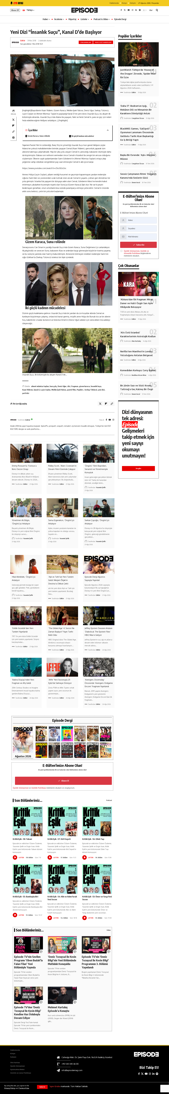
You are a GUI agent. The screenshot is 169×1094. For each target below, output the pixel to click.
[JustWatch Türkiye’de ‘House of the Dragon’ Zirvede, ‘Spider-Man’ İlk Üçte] (138, 54)
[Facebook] (121, 10)
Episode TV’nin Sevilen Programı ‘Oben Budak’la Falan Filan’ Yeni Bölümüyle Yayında (28, 962)
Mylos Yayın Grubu (51, 1086)
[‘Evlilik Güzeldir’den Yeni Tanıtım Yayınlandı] (26, 615)
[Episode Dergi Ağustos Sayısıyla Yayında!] (98, 564)
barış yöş (53, 386)
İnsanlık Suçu (96, 386)
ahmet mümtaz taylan (40, 386)
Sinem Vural (136, 182)
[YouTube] (128, 10)
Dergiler (138, 468)
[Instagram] (132, 10)
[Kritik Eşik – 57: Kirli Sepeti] (62, 821)
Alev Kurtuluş (136, 341)
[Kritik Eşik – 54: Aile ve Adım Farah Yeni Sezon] (62, 879)
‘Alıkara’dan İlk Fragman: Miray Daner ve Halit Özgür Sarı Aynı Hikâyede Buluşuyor (136, 303)
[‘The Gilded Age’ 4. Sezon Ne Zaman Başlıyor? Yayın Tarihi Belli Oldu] (62, 615)
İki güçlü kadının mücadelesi (83, 136)
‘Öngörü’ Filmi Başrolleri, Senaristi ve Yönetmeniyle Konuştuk (96, 469)
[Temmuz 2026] (41, 733)
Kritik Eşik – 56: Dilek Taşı (93, 839)
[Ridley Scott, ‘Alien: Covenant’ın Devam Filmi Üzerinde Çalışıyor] (62, 453)
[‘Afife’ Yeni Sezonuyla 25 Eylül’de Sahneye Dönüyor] (62, 667)
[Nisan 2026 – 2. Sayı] (80, 733)
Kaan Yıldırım (27, 390)
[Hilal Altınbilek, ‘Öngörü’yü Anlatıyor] (26, 564)
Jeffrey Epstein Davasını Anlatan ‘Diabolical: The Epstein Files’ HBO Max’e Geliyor (98, 631)
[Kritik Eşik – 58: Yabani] (28, 821)
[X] (124, 10)
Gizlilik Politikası (38, 788)
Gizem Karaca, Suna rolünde (39, 136)
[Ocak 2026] (67, 750)
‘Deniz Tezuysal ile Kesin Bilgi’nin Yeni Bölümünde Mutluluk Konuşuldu (62, 960)
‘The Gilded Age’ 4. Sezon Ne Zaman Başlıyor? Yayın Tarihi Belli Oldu (61, 631)
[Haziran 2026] (54, 733)
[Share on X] (13, 120)
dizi (68, 386)
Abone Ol (65, 781)
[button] (42, 1087)
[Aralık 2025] (80, 750)
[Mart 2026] (41, 750)
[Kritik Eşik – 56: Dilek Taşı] (97, 821)
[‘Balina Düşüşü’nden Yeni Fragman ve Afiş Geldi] (26, 667)
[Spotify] (139, 10)
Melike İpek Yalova (58, 390)
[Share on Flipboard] (13, 125)
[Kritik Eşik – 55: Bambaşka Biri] (28, 879)
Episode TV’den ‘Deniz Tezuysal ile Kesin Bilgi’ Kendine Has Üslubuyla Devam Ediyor (27, 1012)
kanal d (36, 390)
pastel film (71, 390)
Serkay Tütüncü (90, 390)
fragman (74, 386)
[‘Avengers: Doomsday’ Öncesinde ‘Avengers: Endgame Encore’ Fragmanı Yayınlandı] (98, 667)
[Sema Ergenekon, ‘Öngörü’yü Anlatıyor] (62, 507)
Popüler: (80, 390)
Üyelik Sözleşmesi (20, 788)
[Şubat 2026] (54, 750)
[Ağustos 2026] (23, 739)
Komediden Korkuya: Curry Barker (138, 370)
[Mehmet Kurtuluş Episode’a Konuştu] (62, 995)
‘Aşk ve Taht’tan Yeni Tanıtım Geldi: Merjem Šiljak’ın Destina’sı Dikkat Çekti (61, 580)
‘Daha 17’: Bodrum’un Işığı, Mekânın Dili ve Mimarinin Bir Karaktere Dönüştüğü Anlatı (136, 109)
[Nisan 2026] (93, 733)
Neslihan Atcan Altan (139, 375)
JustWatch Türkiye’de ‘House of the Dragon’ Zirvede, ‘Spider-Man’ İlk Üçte (138, 73)
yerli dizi (25, 393)
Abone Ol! (15, 10)
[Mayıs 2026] (67, 733)
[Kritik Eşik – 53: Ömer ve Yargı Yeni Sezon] (97, 879)
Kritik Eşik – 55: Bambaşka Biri (25, 896)
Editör (22, 40)
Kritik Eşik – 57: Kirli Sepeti (59, 839)
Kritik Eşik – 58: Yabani (22, 839)
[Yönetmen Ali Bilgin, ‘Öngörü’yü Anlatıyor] (26, 507)
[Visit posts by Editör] (13, 420)
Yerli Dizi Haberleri (103, 42)
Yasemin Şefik (101, 487)
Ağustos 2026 (23, 756)
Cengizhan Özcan (138, 118)
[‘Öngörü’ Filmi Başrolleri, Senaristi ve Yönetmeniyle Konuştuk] (98, 453)
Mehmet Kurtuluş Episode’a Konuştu (58, 1008)
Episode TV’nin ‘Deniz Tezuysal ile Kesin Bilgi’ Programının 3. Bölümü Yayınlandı (95, 962)
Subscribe (140, 245)
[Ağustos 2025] (105, 750)
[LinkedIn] (136, 10)
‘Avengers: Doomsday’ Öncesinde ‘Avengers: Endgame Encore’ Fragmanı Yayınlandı (99, 683)
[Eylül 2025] (93, 750)
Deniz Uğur (62, 386)
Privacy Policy (9, 1088)
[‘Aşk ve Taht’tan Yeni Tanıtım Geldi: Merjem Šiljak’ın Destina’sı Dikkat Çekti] (62, 564)
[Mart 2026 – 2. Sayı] (105, 733)
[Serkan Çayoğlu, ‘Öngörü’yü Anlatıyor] (98, 507)
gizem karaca (84, 386)
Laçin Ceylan (45, 390)
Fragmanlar (85, 42)
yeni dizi (101, 390)
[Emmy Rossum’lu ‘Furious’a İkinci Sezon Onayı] (26, 453)
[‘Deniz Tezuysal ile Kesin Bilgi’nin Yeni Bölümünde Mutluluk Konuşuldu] (62, 944)
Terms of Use (24, 1088)
